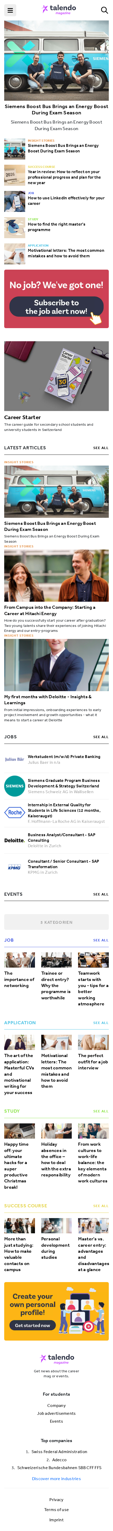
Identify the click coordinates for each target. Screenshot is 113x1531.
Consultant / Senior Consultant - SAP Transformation (63, 863)
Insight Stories (19, 462)
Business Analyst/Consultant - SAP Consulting (61, 837)
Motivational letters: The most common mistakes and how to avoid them (66, 253)
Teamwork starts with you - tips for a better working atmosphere (93, 988)
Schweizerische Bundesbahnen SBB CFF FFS (59, 1467)
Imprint (56, 1519)
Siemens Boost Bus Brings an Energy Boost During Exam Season (57, 109)
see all (101, 447)
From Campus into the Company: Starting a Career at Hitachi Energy (49, 610)
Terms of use (56, 1509)
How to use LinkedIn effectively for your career (66, 200)
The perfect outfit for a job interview (93, 1062)
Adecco (59, 1459)
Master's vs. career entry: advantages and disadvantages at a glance (93, 1254)
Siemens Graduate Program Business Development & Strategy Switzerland (64, 783)
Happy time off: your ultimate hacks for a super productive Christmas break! (16, 1165)
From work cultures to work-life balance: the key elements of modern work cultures (92, 1162)
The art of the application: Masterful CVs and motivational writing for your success (19, 1074)
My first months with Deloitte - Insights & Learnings (48, 700)
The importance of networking (19, 979)
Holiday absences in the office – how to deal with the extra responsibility (56, 1159)
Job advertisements (56, 1413)
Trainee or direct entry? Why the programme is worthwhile (56, 985)
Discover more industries (56, 1478)
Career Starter (22, 417)
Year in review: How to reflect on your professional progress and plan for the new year (64, 177)
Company (56, 1405)
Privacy (56, 1499)
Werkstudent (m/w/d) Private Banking (64, 756)
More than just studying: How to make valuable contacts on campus (18, 1254)
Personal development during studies (55, 1248)
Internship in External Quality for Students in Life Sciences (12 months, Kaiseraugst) (64, 810)
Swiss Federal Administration (59, 1451)
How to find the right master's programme (56, 226)
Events (56, 1421)
